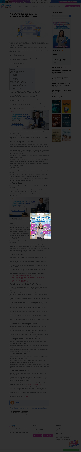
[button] (49, 215)
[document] (40, 226)
